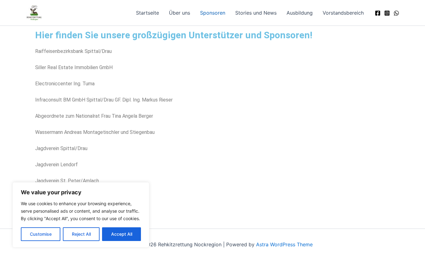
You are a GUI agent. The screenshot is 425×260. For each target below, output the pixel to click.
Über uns (179, 13)
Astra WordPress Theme (284, 244)
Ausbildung (300, 13)
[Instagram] (387, 13)
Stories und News (256, 13)
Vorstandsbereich (343, 13)
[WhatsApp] (396, 13)
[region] (80, 215)
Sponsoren (212, 13)
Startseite (147, 13)
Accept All (121, 234)
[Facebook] (378, 13)
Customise (41, 234)
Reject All (81, 234)
